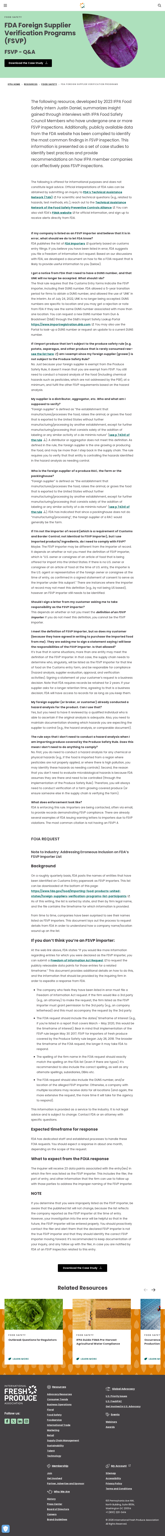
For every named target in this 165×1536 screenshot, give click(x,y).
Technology (54, 1455)
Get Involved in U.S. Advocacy (123, 1406)
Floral (50, 1409)
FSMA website (62, 213)
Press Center (54, 1504)
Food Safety (54, 1414)
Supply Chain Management (63, 1440)
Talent (51, 1450)
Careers (52, 1514)
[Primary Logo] (82, 5)
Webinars (111, 1421)
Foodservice (54, 1420)
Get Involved (54, 1478)
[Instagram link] (26, 1421)
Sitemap (111, 1473)
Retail (50, 1435)
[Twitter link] (13, 1421)
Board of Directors (58, 1509)
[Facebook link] (7, 1421)
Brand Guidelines (57, 1519)
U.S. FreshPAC (114, 1401)
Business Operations (59, 1404)
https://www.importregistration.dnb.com (61, 324)
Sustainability (55, 1445)
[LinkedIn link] (20, 1421)
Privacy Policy (114, 1483)
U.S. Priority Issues (116, 1396)
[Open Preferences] (6, 1529)
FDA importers (75, 243)
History (51, 1499)
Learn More (21, 1359)
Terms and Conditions (119, 1488)
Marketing (53, 1430)
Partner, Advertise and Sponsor (65, 1483)
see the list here (42, 354)
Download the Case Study (26, 63)
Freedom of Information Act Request (77, 960)
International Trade (58, 1425)
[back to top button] (157, 1514)
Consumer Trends (57, 1399)
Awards (110, 1427)
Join (49, 1473)
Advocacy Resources (59, 1394)
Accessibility (113, 1478)
